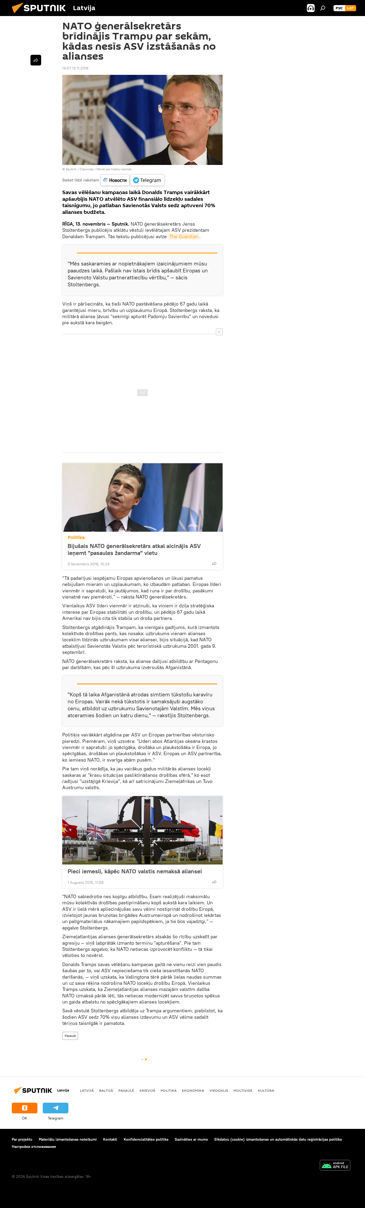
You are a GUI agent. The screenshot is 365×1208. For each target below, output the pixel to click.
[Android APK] (335, 1166)
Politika (76, 537)
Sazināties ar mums (191, 1139)
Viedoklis (218, 1090)
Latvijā (87, 1090)
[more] (214, 563)
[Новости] (115, 180)
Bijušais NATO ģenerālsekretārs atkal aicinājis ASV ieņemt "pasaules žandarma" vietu (134, 549)
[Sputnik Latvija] (41, 14)
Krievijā (147, 1090)
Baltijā (106, 1090)
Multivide (243, 1090)
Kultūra (266, 1090)
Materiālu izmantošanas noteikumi (68, 1139)
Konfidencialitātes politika (146, 1139)
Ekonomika (193, 1090)
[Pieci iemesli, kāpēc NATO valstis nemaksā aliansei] (142, 830)
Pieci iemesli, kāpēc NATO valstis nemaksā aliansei (135, 871)
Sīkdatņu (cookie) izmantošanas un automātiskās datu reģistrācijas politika (278, 1139)
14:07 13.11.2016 (75, 68)
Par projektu (22, 1139)
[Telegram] (147, 180)
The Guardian (183, 236)
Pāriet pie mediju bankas (113, 169)
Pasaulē (70, 1036)
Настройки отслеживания (34, 1146)
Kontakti (110, 1139)
